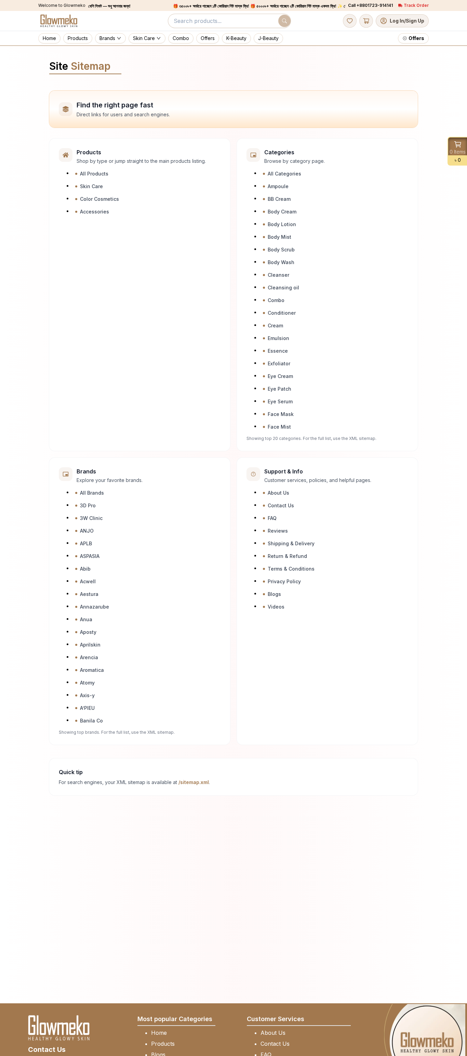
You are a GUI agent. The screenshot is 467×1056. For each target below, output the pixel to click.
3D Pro (88, 505)
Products (163, 1043)
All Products (94, 174)
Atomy (87, 683)
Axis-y (87, 695)
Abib (85, 569)
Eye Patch (279, 389)
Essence (278, 351)
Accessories (94, 211)
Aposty (88, 632)
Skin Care (144, 38)
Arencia (89, 657)
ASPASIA (89, 556)
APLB (86, 543)
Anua (86, 619)
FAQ (272, 518)
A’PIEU (87, 708)
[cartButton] (366, 21)
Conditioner (282, 313)
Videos (276, 607)
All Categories (284, 174)
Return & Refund (287, 556)
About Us (278, 493)
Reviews (278, 531)
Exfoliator (279, 363)
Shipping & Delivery (291, 543)
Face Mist (279, 427)
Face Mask (281, 414)
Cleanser (278, 275)
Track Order (416, 5)
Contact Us (281, 505)
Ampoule (278, 186)
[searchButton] (284, 21)
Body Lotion (282, 224)
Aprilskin (90, 645)
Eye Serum (280, 401)
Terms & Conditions (291, 569)
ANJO (87, 531)
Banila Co (91, 720)
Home (159, 1032)
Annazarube (94, 607)
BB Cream (279, 199)
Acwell (88, 581)
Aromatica (92, 670)
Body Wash (281, 262)
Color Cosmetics (99, 199)
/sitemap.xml (193, 782)
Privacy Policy (284, 581)
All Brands (92, 493)
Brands (107, 38)
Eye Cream (280, 376)
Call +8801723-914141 (370, 5)
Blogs (274, 594)
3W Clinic (91, 518)
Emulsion (278, 338)
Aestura (89, 594)
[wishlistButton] (350, 21)
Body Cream (282, 211)
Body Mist (279, 237)
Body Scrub (281, 249)
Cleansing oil (283, 287)
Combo (276, 300)
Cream (275, 325)
